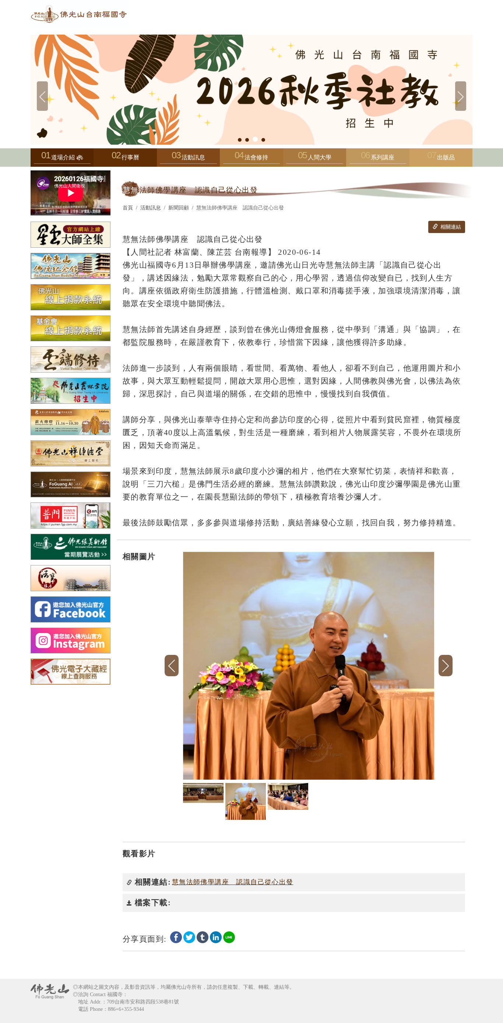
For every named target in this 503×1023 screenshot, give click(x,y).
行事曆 (130, 157)
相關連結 (450, 227)
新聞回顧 (178, 208)
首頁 (128, 208)
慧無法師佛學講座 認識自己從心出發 (232, 882)
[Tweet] (189, 936)
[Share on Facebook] (176, 936)
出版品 (446, 157)
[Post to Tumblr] (202, 936)
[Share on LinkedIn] (216, 936)
